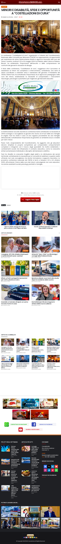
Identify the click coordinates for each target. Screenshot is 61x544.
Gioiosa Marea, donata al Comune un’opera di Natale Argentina (14, 475)
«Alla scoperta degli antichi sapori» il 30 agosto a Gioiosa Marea (6, 365)
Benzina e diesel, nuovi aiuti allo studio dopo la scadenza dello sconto (45, 279)
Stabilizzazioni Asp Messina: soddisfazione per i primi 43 (35, 488)
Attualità (4, 7)
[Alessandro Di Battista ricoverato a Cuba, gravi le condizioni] (22, 358)
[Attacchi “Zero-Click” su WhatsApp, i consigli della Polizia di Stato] (22, 342)
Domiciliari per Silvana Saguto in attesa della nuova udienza (43, 303)
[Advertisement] (30, 177)
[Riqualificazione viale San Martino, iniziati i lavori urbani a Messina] (30, 523)
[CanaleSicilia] (30, 2)
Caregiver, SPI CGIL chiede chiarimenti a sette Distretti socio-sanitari (14, 255)
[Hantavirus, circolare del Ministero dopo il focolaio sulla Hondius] (10, 511)
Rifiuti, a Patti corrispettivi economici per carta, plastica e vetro (14, 279)
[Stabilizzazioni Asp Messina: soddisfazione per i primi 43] (26, 488)
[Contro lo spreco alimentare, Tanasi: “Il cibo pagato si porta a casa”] (26, 473)
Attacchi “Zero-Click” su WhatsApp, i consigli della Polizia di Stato (45, 255)
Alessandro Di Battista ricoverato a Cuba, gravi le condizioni (22, 365)
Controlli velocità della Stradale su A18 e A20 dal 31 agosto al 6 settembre (38, 365)
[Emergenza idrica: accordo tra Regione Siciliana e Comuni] (50, 511)
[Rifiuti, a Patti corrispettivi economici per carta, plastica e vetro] (38, 342)
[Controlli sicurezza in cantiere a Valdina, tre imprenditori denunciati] (10, 523)
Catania (8, 205)
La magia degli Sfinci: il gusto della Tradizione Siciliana (35, 449)
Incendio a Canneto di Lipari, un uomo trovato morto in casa (14, 303)
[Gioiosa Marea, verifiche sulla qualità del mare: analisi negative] (5, 449)
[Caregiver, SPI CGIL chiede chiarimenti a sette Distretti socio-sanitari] (7, 342)
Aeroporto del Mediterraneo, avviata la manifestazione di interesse (15, 462)
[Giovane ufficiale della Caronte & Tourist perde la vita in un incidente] (26, 460)
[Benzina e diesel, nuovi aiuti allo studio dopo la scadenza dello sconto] (53, 342)
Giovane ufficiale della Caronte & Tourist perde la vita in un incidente (35, 461)
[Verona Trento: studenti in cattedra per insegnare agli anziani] (30, 511)
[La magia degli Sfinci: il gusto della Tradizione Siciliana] (26, 449)
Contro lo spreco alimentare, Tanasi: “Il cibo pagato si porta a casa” (35, 475)
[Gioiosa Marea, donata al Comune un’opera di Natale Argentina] (5, 473)
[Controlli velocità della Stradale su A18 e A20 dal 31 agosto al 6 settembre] (38, 358)
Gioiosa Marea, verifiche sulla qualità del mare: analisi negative (15, 450)
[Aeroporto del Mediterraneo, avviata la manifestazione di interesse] (5, 462)
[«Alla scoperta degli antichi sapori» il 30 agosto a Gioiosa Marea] (7, 358)
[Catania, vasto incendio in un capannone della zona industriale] (53, 358)
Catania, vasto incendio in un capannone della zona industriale (53, 365)
